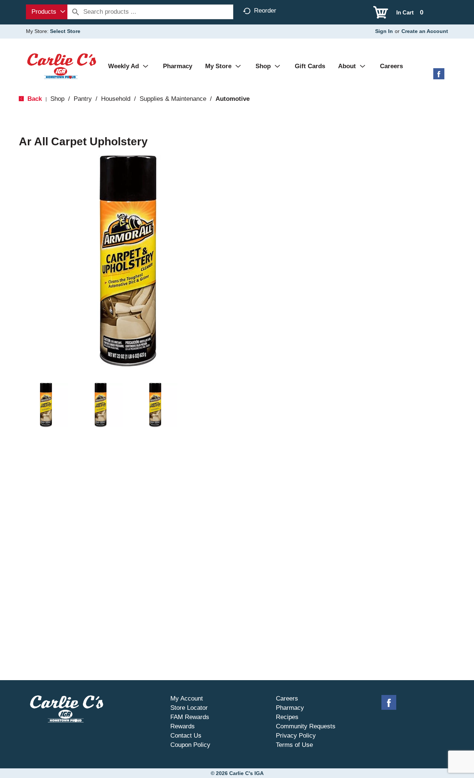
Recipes (287, 717)
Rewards (182, 726)
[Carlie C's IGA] (61, 65)
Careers (287, 698)
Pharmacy (290, 707)
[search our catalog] (75, 11)
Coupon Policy (190, 744)
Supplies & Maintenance (173, 98)
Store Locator (189, 707)
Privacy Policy (296, 735)
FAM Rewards (189, 717)
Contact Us (185, 735)
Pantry (83, 98)
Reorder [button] (265, 10)
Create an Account (424, 31)
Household (115, 98)
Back (34, 98)
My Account (186, 698)
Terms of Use (294, 744)
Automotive (233, 98)
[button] (46, 405)
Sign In (384, 31)
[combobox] (46, 11)
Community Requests (306, 726)
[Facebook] (438, 76)
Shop (57, 98)
